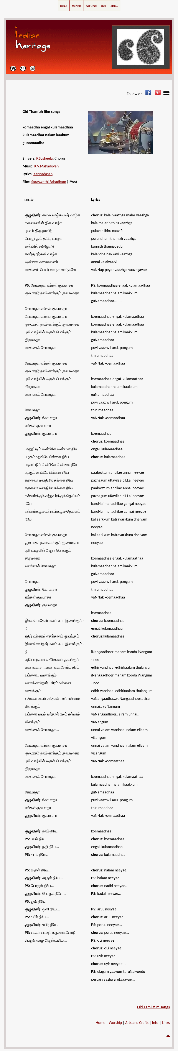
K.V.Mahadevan (46, 166)
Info (155, 1023)
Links (166, 1023)
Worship (115, 1023)
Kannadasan (43, 174)
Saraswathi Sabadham (48, 182)
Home (100, 1023)
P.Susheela (44, 159)
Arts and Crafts (136, 1023)
